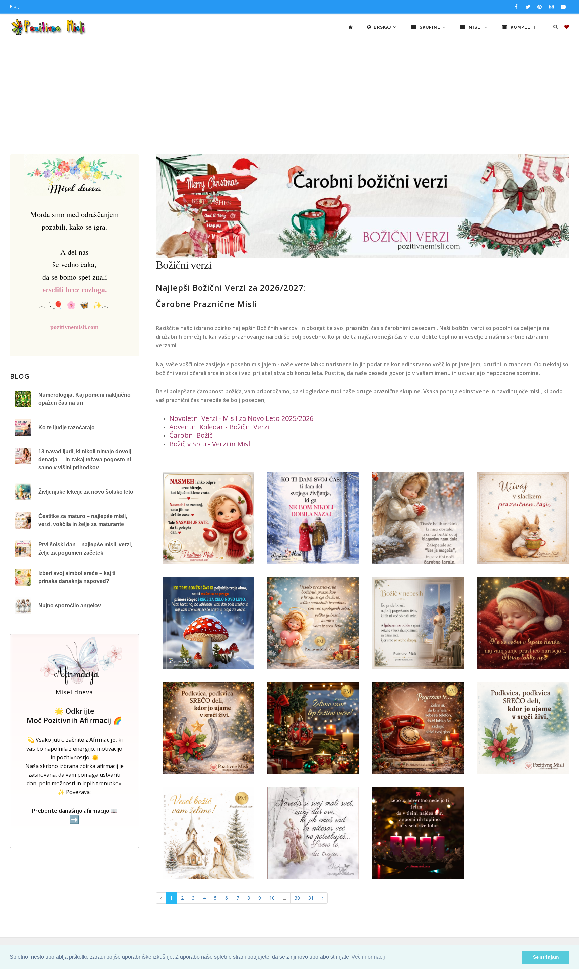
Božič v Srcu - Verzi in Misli (210, 443)
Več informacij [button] (368, 957)
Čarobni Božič (191, 435)
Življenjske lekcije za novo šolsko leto (85, 492)
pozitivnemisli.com (74, 327)
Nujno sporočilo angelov (69, 605)
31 (311, 898)
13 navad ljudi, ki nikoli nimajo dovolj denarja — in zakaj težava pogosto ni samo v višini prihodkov (84, 459)
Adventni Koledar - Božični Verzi (219, 426)
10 (272, 898)
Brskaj (383, 27)
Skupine (430, 27)
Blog (14, 6)
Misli (475, 27)
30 (297, 898)
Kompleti (522, 27)
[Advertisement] (289, 104)
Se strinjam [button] (546, 957)
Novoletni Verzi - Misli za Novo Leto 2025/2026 (241, 418)
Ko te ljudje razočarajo (66, 427)
